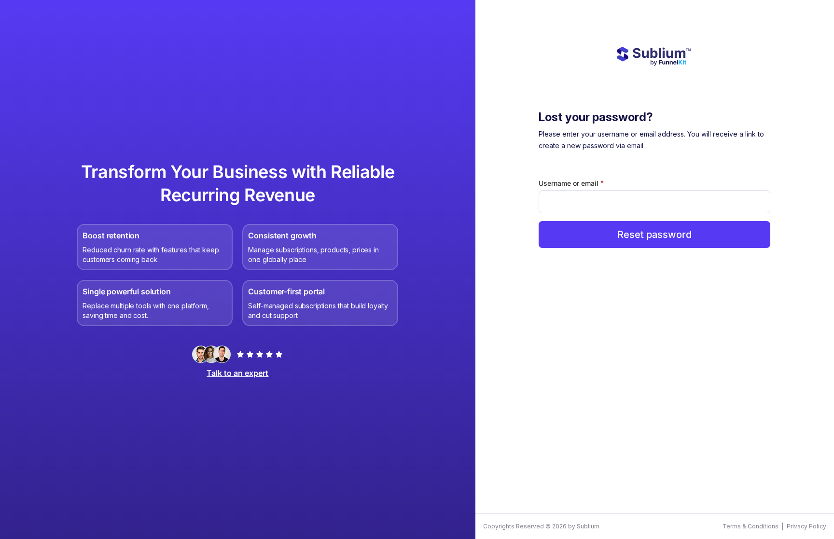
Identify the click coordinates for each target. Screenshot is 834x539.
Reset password (654, 234)
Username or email (585, 183)
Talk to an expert (237, 373)
